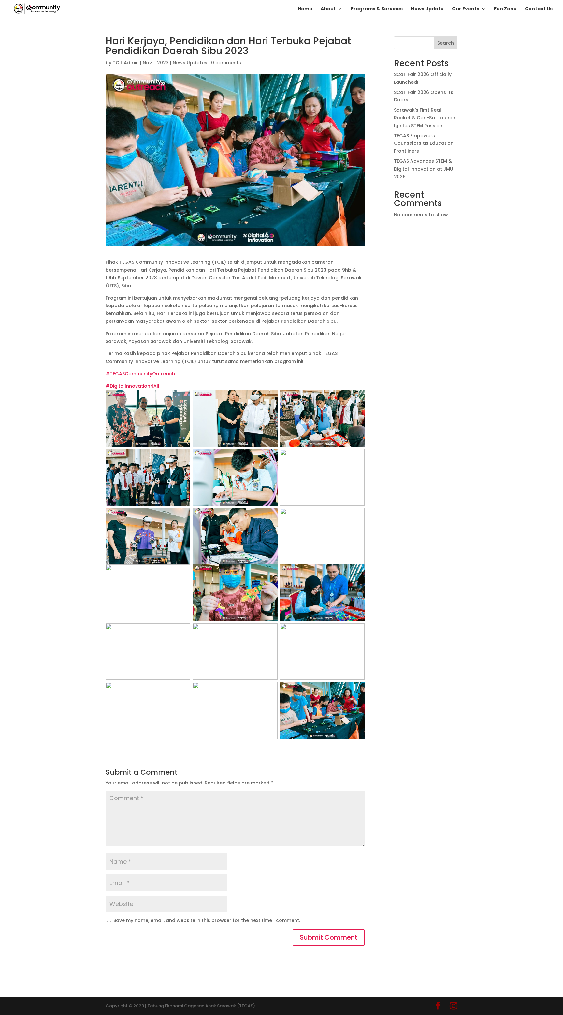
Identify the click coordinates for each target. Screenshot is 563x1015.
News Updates (190, 62)
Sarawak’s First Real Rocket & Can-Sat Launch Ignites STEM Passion (424, 118)
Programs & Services (377, 9)
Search (445, 43)
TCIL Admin (126, 62)
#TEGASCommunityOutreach (140, 373)
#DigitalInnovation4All (132, 386)
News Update (427, 9)
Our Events (465, 9)
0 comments (226, 62)
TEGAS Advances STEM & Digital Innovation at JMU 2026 (423, 169)
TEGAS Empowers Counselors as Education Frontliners (424, 143)
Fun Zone (505, 9)
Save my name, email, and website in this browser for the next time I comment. (206, 920)
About (328, 9)
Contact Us (539, 9)
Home (305, 9)
